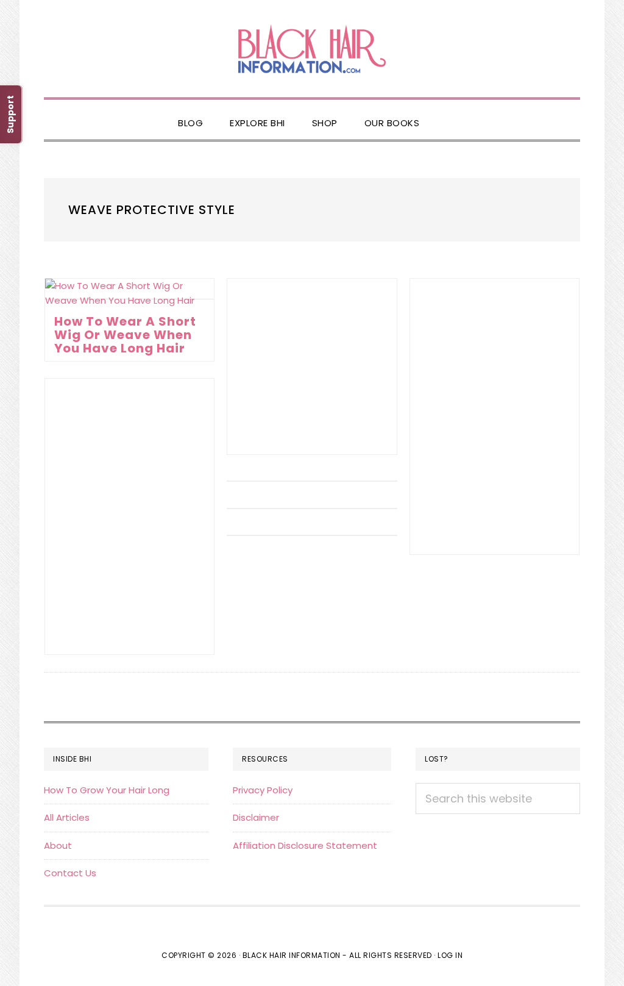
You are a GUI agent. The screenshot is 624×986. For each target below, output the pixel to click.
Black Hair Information (312, 48)
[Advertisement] (311, 366)
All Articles (67, 817)
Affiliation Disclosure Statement (305, 845)
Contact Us (70, 872)
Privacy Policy (262, 790)
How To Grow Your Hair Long (106, 790)
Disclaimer (256, 817)
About (58, 845)
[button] (446, 112)
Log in (450, 955)
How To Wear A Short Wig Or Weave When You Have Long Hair (125, 335)
